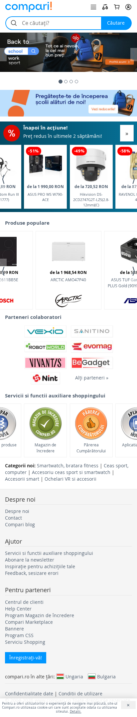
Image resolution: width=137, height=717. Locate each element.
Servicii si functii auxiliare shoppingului (49, 553)
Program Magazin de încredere (39, 615)
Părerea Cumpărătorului (91, 447)
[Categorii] (93, 7)
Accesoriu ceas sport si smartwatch (71, 472)
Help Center (18, 608)
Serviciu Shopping (25, 642)
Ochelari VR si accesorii (70, 479)
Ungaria (74, 676)
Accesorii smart (22, 479)
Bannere (14, 628)
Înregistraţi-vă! (25, 657)
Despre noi (17, 511)
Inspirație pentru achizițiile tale (40, 566)
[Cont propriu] (128, 7)
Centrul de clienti (24, 602)
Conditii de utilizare (80, 693)
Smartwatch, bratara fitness (67, 465)
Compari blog (20, 524)
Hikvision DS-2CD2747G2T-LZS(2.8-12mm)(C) (91, 195)
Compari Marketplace (29, 622)
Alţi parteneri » (91, 377)
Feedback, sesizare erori (32, 573)
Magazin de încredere (45, 447)
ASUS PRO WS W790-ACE (45, 193)
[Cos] (117, 7)
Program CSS (19, 635)
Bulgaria (106, 676)
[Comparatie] (105, 7)
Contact (13, 518)
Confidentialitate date (29, 693)
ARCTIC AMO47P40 (68, 276)
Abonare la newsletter (29, 560)
